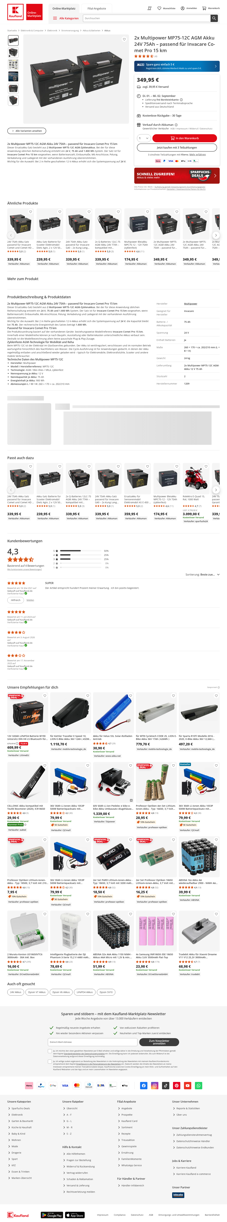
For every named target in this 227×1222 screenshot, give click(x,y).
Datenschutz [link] (137, 1214)
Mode (15, 1146)
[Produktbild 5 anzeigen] (13, 88)
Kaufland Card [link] (129, 1121)
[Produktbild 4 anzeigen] (13, 76)
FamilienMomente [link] (131, 1159)
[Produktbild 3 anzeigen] (13, 64)
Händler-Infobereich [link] (132, 1185)
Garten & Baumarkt (22, 1121)
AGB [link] (151, 1214)
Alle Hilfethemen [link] (76, 1153)
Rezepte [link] (125, 1133)
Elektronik (17, 1114)
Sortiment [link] (126, 1127)
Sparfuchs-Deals (21, 1108)
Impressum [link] (102, 1214)
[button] (81, 551)
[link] (96, 8)
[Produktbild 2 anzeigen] (13, 52)
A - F (69, 1114)
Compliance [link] (119, 1214)
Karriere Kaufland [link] (186, 1167)
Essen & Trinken (21, 1171)
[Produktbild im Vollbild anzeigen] (76, 79)
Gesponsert (212, 687)
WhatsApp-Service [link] (131, 1165)
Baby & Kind (18, 1133)
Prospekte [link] (126, 1114)
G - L (69, 1121)
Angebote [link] (126, 1108)
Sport (15, 1159)
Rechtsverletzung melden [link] (81, 1191)
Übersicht (72, 1108)
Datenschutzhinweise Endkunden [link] (195, 1147)
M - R (69, 1127)
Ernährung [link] (127, 1152)
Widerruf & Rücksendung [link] (81, 1166)
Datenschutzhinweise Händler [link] (193, 1141)
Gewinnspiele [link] (129, 1146)
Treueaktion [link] (128, 1140)
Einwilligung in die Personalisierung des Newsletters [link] (98, 1064)
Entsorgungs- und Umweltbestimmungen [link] (179, 1214)
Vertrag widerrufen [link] (77, 1172)
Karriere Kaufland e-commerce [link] (193, 1174)
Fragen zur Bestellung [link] (79, 1160)
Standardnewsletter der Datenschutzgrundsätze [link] (84, 1053)
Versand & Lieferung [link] (78, 1185)
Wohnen (16, 1140)
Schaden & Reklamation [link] (80, 1179)
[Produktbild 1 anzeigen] (13, 40)
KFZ (14, 1165)
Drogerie (16, 1152)
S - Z (69, 1133)
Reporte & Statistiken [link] (188, 1108)
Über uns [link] (181, 1114)
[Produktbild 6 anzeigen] (13, 100)
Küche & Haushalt (22, 1127)
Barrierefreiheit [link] (212, 1214)
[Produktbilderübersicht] (13, 79)
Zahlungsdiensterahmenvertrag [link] (194, 1134)
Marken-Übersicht (22, 1178)
